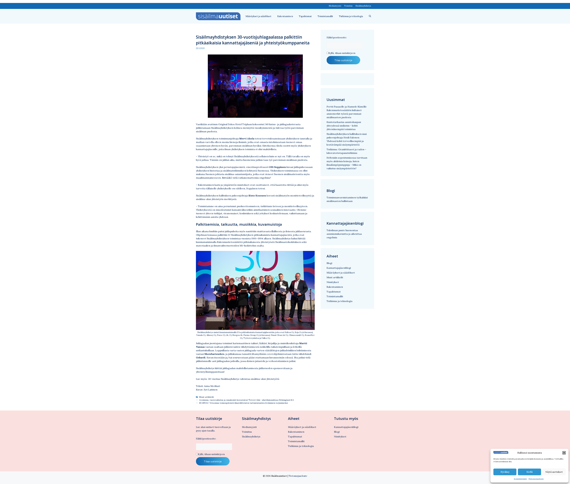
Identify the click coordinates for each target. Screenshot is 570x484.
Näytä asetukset (554, 471)
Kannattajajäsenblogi (339, 267)
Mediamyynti (335, 6)
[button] (564, 452)
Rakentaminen (285, 16)
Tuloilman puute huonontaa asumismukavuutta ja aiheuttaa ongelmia (344, 234)
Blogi (329, 263)
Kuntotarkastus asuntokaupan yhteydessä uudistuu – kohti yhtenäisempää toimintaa (344, 126)
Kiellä (530, 471)
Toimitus (348, 6)
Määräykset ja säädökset (258, 16)
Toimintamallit (325, 16)
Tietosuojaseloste (536, 479)
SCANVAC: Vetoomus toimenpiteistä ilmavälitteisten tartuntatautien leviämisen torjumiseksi (243, 403)
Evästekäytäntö (520, 479)
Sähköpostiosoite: (337, 37)
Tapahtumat (305, 16)
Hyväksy (505, 471)
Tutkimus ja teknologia (351, 16)
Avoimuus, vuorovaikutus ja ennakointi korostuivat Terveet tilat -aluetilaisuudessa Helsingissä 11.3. (246, 400)
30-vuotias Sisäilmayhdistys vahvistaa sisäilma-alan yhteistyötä (243, 378)
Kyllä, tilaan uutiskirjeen (341, 53)
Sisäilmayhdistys (363, 6)
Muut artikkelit (206, 397)
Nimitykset (333, 282)
